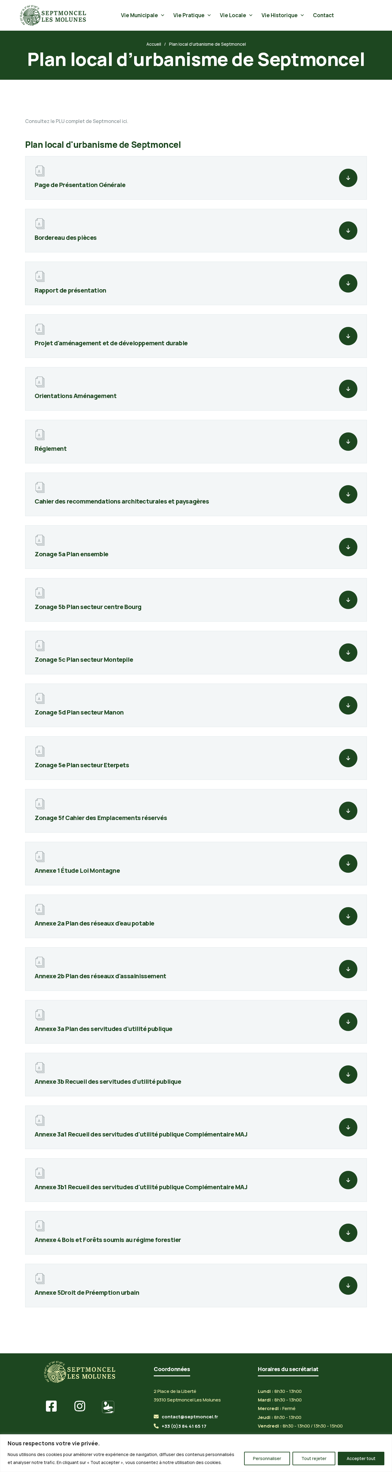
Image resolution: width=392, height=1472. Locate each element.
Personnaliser (267, 1458)
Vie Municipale (139, 15)
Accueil (153, 44)
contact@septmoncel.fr (190, 1416)
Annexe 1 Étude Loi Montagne (77, 870)
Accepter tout (361, 1458)
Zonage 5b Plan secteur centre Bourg (88, 607)
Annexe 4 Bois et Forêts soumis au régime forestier (108, 1240)
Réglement (50, 448)
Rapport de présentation (70, 290)
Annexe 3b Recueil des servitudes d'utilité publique (108, 1081)
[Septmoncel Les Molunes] (53, 15)
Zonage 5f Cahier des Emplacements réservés (101, 818)
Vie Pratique (189, 15)
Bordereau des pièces (66, 237)
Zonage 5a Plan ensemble (71, 554)
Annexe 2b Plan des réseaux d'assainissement (100, 976)
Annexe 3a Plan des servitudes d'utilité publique (103, 1029)
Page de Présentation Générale (80, 185)
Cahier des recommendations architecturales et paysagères (122, 501)
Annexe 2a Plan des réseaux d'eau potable (94, 923)
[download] (348, 178)
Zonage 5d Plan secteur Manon (79, 712)
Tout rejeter (313, 1458)
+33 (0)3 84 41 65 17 (184, 1426)
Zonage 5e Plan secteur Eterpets (82, 765)
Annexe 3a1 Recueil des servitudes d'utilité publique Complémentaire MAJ (141, 1134)
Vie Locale (233, 15)
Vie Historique (280, 15)
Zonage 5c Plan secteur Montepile (84, 659)
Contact (323, 15)
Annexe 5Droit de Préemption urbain (87, 1292)
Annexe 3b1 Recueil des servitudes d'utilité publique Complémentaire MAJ (141, 1187)
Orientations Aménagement (75, 396)
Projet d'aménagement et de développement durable (111, 343)
